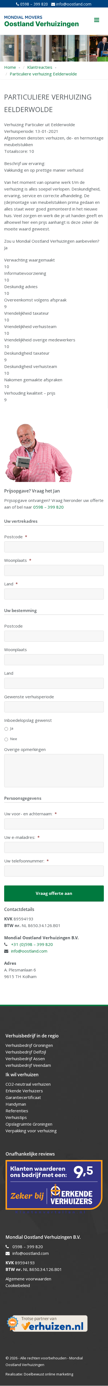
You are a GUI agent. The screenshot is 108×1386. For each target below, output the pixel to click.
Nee (13, 738)
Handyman (16, 1104)
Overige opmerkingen (25, 749)
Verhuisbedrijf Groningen (30, 1045)
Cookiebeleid (18, 1285)
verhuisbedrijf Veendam (29, 1065)
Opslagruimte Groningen (29, 1124)
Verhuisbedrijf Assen (26, 1058)
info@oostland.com (73, 4)
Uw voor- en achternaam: (30, 813)
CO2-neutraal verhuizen (28, 1084)
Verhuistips (16, 1117)
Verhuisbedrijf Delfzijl (26, 1052)
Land (11, 584)
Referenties (17, 1110)
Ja (11, 728)
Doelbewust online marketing (48, 1374)
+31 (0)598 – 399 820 (32, 944)
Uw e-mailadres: (22, 837)
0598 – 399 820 (33, 4)
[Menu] (97, 20)
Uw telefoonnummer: (26, 861)
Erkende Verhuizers (24, 1090)
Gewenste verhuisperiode (29, 696)
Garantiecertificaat (23, 1097)
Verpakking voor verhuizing (31, 1130)
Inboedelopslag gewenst (28, 720)
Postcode (15, 536)
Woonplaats (17, 560)
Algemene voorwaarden (28, 1278)
